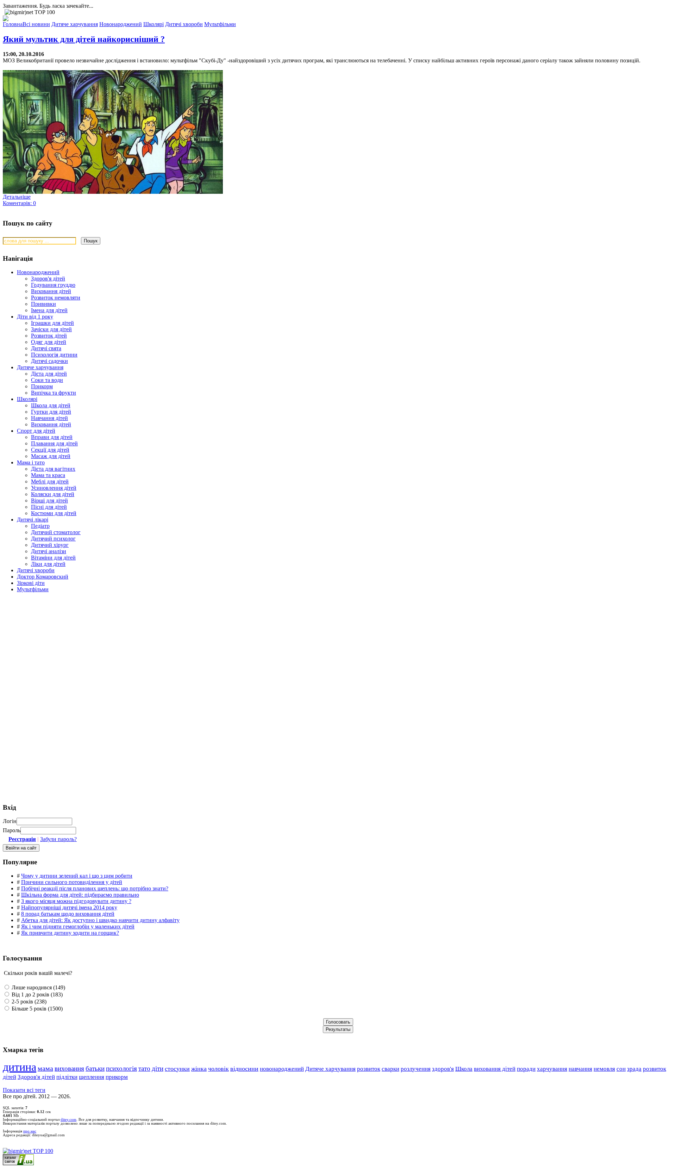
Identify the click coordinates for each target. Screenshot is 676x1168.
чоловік (218, 1068)
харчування (552, 1068)
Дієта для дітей (49, 374)
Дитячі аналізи (48, 551)
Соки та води (47, 380)
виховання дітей (494, 1068)
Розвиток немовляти (55, 298)
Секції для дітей (50, 450)
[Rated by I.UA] (18, 1163)
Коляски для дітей (52, 494)
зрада (634, 1068)
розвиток (368, 1068)
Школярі (27, 399)
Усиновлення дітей (53, 488)
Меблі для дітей (50, 481)
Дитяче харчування (40, 367)
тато (144, 1068)
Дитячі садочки (49, 361)
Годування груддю (53, 285)
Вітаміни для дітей (53, 558)
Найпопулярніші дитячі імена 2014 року (69, 907)
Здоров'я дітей (48, 279)
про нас (29, 1131)
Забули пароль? (58, 839)
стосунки (177, 1068)
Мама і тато (31, 462)
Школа (463, 1068)
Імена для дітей (49, 310)
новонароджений (282, 1068)
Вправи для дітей (52, 437)
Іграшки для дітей (52, 323)
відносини (244, 1068)
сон (621, 1068)
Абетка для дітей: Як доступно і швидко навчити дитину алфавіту (100, 920)
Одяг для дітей (48, 342)
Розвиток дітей (49, 336)
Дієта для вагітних (53, 469)
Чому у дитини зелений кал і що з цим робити (76, 876)
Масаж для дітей (50, 456)
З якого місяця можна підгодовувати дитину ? (76, 901)
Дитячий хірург (50, 545)
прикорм (117, 1077)
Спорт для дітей (36, 431)
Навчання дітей (49, 418)
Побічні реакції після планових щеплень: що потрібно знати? (94, 888)
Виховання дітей (51, 291)
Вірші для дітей (49, 500)
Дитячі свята (46, 348)
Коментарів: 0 (19, 203)
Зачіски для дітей (51, 329)
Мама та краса (48, 475)
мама (45, 1068)
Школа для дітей (50, 405)
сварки (390, 1068)
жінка (199, 1068)
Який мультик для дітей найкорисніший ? (84, 39)
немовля (604, 1068)
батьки (95, 1068)
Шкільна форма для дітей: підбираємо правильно (80, 895)
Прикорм (42, 386)
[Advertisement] (55, 649)
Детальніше (17, 197)
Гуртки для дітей (51, 412)
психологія (121, 1068)
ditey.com (68, 1119)
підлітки (66, 1077)
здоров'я (443, 1068)
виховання (69, 1068)
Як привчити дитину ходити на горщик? (70, 933)
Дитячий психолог (53, 539)
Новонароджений (38, 272)
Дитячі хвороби (36, 570)
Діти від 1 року (35, 317)
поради (526, 1068)
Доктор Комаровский (42, 577)
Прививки (43, 304)
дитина (19, 1067)
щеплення (91, 1077)
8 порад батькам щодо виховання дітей (67, 914)
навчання (580, 1068)
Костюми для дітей (53, 513)
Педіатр (40, 526)
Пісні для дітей (49, 507)
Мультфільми (33, 589)
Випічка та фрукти (53, 393)
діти (157, 1068)
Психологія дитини (54, 355)
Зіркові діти (31, 583)
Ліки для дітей (48, 564)
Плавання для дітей (54, 443)
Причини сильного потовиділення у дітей (71, 882)
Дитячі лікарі (32, 520)
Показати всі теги (24, 1090)
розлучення (416, 1068)
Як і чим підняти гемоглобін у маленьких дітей (77, 926)
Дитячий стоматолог (56, 532)
